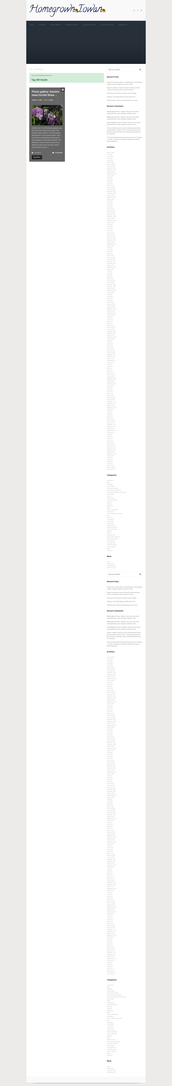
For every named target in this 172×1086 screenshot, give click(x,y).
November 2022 (111, 240)
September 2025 (111, 174)
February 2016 (111, 397)
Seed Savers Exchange (113, 537)
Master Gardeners (112, 527)
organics (109, 531)
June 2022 (110, 249)
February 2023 (111, 234)
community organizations (114, 490)
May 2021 (109, 275)
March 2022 (110, 255)
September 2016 (111, 384)
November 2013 (111, 450)
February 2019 (111, 327)
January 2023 (111, 236)
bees (108, 482)
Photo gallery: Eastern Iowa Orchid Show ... (45, 93)
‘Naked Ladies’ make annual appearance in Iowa (122, 100)
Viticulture (109, 550)
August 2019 (110, 316)
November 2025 (111, 170)
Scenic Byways (111, 535)
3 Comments (58, 152)
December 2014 (111, 424)
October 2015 (110, 405)
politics (109, 533)
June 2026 (110, 156)
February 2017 (111, 374)
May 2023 (109, 228)
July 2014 (109, 434)
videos (108, 548)
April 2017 (110, 370)
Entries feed (110, 563)
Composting (110, 494)
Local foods (110, 523)
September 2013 (111, 453)
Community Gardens (113, 488)
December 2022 (111, 238)
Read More (36, 157)
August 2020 (110, 292)
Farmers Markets (55, 25)
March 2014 (110, 442)
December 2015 (111, 401)
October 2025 (110, 172)
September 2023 (111, 220)
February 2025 (111, 187)
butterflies (110, 484)
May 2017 (109, 368)
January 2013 (111, 469)
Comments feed (111, 565)
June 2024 (110, 203)
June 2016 (110, 389)
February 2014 (111, 444)
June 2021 (110, 273)
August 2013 (110, 455)
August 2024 (110, 199)
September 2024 (111, 197)
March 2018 (110, 349)
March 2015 (110, 419)
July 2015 (109, 411)
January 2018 (111, 352)
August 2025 (110, 176)
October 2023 (110, 218)
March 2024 (110, 209)
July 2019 (109, 317)
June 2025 (110, 180)
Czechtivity (42, 25)
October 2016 (110, 382)
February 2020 (111, 304)
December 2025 (111, 168)
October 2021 (110, 265)
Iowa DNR (109, 517)
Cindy (51, 100)
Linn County (110, 521)
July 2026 (109, 154)
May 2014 (109, 438)
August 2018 (110, 339)
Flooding (109, 504)
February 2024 (111, 211)
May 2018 (109, 345)
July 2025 (109, 178)
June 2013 (110, 459)
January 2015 (111, 422)
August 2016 (110, 386)
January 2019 (111, 329)
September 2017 (111, 360)
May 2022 (109, 251)
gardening (110, 506)
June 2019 (110, 319)
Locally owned (111, 525)
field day (109, 502)
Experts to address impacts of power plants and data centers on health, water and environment (123, 88)
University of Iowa (112, 544)
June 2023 (110, 226)
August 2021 (110, 269)
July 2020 (109, 294)
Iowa (108, 515)
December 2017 (111, 354)
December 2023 (111, 214)
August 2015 (110, 409)
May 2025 (109, 181)
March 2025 (110, 185)
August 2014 (110, 432)
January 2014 (111, 446)
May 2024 (109, 205)
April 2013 (110, 463)
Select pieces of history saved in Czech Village (121, 93)
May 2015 (109, 415)
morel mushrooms (112, 529)
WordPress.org (111, 567)
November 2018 (111, 333)
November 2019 (111, 310)
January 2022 (111, 259)
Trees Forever (110, 541)
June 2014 (110, 436)
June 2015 (110, 413)
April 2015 (110, 417)
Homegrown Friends (89, 25)
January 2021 (111, 282)
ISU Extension (110, 519)
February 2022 (111, 257)
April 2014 (110, 440)
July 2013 (109, 457)
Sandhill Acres (122, 25)
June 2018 (110, 343)
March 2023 (110, 232)
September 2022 (111, 244)
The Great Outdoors (112, 539)
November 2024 (111, 193)
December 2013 (111, 448)
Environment (110, 498)
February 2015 (111, 421)
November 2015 (111, 403)
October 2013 (110, 452)
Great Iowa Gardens (72, 25)
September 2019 (111, 314)
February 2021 (111, 281)
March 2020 (110, 302)
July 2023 (109, 224)
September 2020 (111, 290)
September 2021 (111, 267)
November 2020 (111, 286)
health (108, 508)
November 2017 (111, 356)
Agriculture (110, 480)
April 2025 (110, 183)
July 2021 (109, 271)
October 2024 (110, 195)
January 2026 (111, 166)
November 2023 (111, 216)
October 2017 (110, 358)
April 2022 (110, 253)
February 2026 (111, 164)
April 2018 (110, 347)
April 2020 (110, 300)
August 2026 (110, 152)
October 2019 (110, 312)
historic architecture (112, 509)
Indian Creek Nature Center (114, 513)
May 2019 (109, 321)
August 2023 (110, 222)
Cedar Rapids (111, 486)
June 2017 (110, 366)
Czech (108, 496)
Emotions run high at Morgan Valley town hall (121, 97)
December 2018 (111, 331)
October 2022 (110, 242)
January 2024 (111, 212)
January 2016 (111, 399)
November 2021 (111, 263)
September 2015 (111, 407)
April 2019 (110, 323)
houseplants (37, 152)
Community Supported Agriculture (116, 492)
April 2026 (110, 160)
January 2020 (111, 306)
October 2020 (110, 288)
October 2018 (110, 335)
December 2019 (111, 308)
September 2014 (111, 430)
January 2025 (111, 189)
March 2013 (110, 465)
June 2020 (110, 296)
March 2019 (110, 325)
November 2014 (111, 426)
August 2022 (110, 246)
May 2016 (109, 391)
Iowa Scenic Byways (107, 25)
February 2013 (111, 467)
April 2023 (110, 230)
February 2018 (111, 351)
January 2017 (111, 376)
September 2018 (111, 337)
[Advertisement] (86, 44)
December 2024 (111, 191)
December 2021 (111, 261)
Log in (108, 561)
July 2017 (109, 364)
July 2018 (109, 341)
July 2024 (109, 201)
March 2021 (110, 279)
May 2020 (109, 298)
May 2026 (109, 158)
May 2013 (109, 461)
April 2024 (110, 207)
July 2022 (109, 247)
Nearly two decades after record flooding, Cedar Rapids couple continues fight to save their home (124, 83)
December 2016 (111, 378)
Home (30, 69)
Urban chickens (111, 546)
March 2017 (110, 372)
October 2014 (110, 428)
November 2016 (111, 380)
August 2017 (110, 362)
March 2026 (110, 162)
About (32, 25)
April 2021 (110, 277)
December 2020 (111, 284)
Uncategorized (111, 542)
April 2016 (110, 393)
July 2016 (109, 387)
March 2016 (110, 395)
